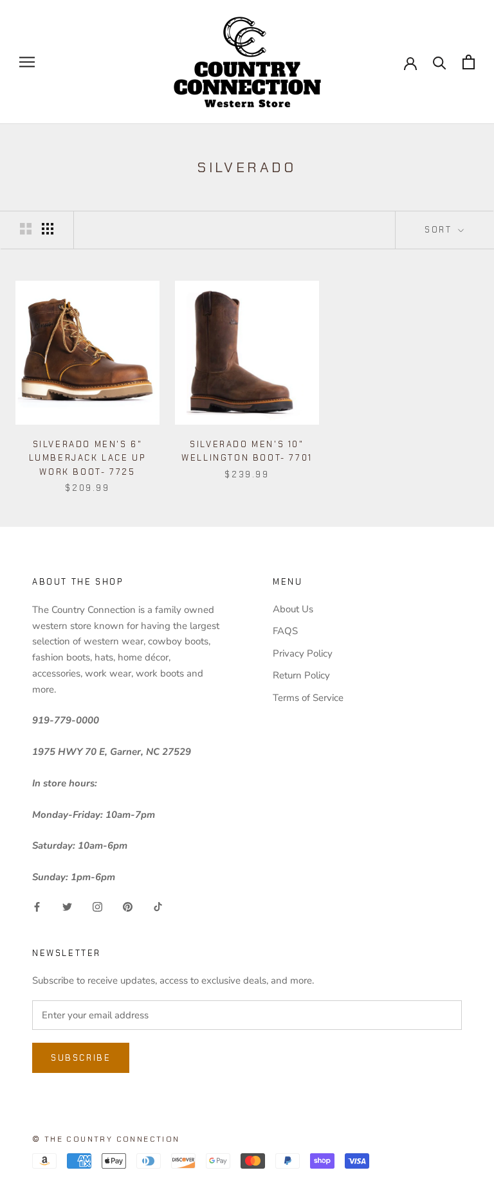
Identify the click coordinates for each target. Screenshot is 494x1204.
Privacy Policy (303, 653)
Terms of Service (308, 697)
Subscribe (81, 1057)
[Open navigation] (27, 62)
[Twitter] (67, 906)
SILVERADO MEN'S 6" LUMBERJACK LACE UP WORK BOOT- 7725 (88, 458)
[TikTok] (158, 906)
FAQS (285, 630)
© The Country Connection (106, 1139)
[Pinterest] (128, 906)
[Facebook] (37, 906)
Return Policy (301, 675)
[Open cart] (468, 62)
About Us (293, 609)
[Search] (439, 62)
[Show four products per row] (47, 229)
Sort (440, 229)
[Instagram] (97, 906)
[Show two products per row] (26, 229)
